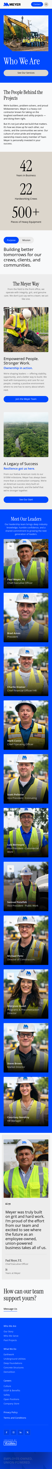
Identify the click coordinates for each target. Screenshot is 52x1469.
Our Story (8, 1331)
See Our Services (26, 72)
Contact (37, 4)
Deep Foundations (13, 1363)
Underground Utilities (15, 1358)
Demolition (9, 1371)
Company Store (11, 1403)
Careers (7, 1380)
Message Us (10, 1308)
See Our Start (26, 499)
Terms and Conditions (15, 1417)
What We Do (10, 1348)
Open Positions (11, 1399)
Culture (7, 1386)
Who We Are (10, 1326)
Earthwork (9, 1354)
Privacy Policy (11, 1412)
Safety (7, 1394)
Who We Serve (11, 1335)
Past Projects (10, 1340)
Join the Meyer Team (26, 398)
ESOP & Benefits (12, 1390)
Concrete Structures (14, 1367)
